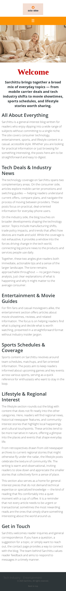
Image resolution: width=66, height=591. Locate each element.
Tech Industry (11, 577)
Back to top (33, 586)
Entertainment (32, 577)
